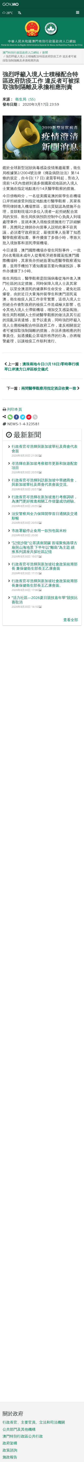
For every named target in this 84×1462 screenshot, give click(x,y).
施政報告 (10, 1456)
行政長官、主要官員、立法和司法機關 (34, 1422)
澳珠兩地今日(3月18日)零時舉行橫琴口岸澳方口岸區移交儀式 (41, 366)
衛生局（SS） (26, 99)
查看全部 (70, 619)
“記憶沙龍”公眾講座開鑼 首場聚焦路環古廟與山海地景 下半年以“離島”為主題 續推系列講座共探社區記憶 (44, 547)
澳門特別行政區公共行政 (23, 1436)
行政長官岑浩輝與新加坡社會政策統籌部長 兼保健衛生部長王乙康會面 (45, 566)
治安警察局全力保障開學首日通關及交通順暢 (45, 515)
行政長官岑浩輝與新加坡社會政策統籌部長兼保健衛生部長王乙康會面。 (45, 583)
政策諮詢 (10, 1450)
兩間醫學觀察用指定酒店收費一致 (48, 388)
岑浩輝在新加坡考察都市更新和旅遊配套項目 (45, 465)
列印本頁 (14, 409)
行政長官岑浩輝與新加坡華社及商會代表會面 (45, 448)
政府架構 (10, 1443)
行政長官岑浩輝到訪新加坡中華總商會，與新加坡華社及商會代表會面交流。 (45, 482)
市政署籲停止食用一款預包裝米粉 (39, 530)
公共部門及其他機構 (19, 1429)
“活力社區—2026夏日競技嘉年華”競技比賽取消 (45, 599)
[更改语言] (19, 13)
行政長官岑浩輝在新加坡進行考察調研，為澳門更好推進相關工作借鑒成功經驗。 (45, 499)
